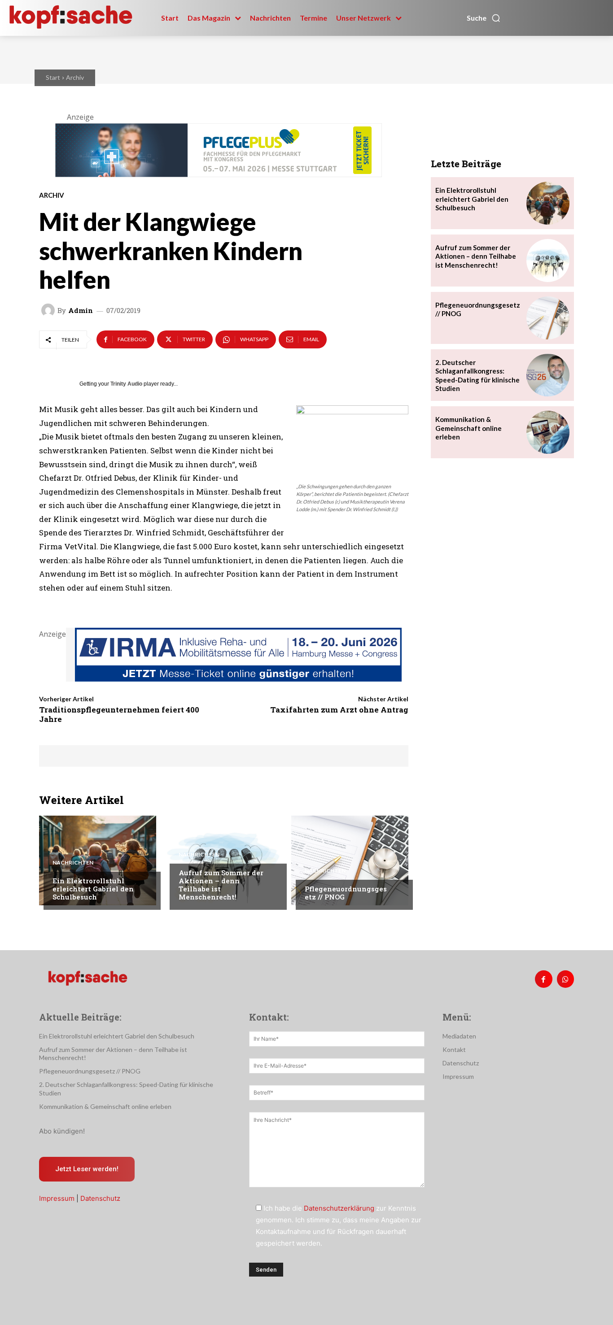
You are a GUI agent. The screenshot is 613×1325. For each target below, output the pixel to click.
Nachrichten (73, 862)
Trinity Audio (126, 384)
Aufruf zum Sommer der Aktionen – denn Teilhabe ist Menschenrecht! (221, 884)
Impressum (56, 1198)
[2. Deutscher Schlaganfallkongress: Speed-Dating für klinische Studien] (547, 375)
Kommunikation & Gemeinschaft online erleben (468, 428)
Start (53, 77)
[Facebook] (543, 978)
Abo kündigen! (62, 1131)
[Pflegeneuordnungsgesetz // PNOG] (349, 860)
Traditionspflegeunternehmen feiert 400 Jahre (119, 714)
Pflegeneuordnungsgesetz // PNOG (346, 892)
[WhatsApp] (565, 978)
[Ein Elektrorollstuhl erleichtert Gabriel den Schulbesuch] (97, 860)
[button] (484, 18)
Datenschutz (100, 1198)
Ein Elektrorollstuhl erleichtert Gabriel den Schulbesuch (93, 888)
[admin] (49, 310)
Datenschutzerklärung (339, 1208)
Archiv (75, 77)
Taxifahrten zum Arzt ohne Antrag (339, 709)
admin (80, 310)
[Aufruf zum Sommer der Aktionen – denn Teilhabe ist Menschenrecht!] (223, 860)
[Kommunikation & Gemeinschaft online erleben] (547, 432)
